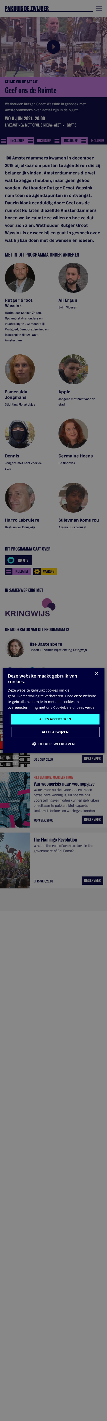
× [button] (96, 674)
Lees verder (86, 707)
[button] (53, 744)
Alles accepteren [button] (55, 719)
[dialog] (54, 710)
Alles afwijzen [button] (55, 732)
